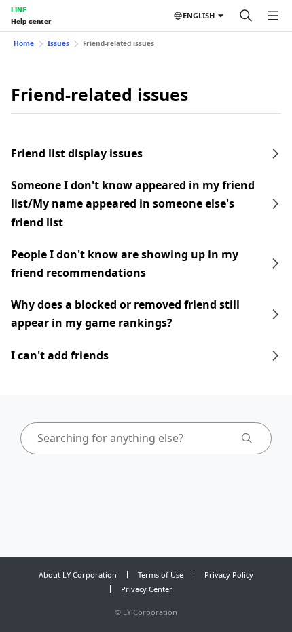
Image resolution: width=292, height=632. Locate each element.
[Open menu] (273, 15)
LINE (18, 9)
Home (24, 43)
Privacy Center (146, 589)
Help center (31, 21)
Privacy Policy (228, 575)
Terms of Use (160, 575)
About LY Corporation (78, 575)
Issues (58, 43)
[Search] (245, 15)
